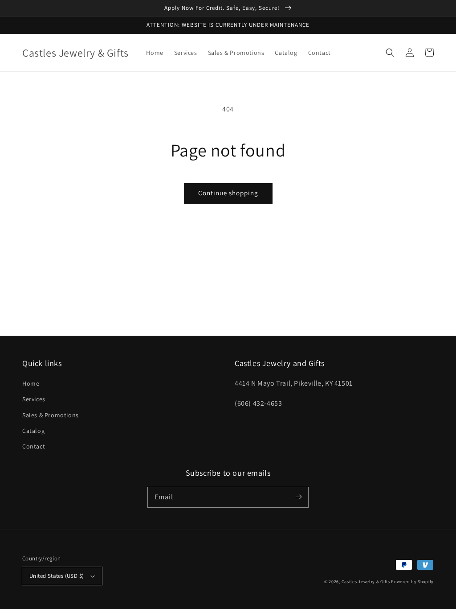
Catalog (33, 431)
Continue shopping (228, 193)
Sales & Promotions (50, 415)
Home (30, 383)
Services (33, 399)
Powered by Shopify (412, 581)
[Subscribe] (298, 497)
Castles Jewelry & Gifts (366, 581)
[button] (390, 52)
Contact (33, 446)
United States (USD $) (56, 576)
